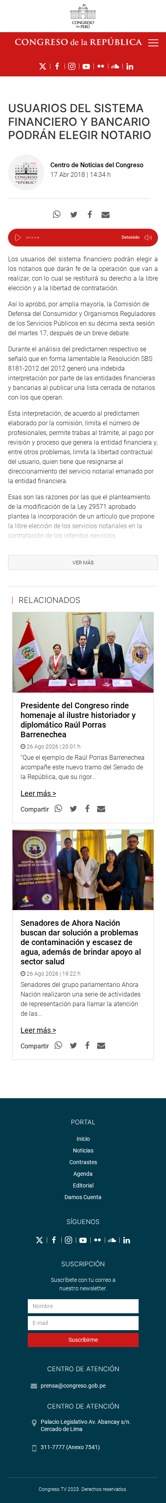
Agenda (83, 1174)
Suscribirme (83, 1340)
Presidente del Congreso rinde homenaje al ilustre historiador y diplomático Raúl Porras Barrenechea (78, 720)
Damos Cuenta (83, 1197)
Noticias (83, 1150)
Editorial (83, 1185)
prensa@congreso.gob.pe (73, 1385)
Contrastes (83, 1162)
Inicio (83, 1139)
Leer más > (38, 793)
